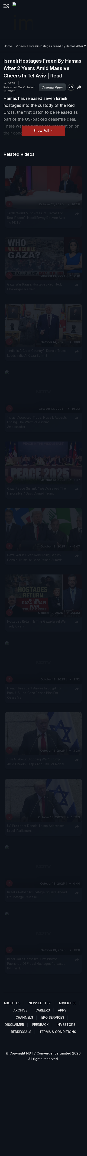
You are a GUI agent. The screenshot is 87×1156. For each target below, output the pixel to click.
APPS (62, 1010)
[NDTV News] (23, 20)
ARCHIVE (20, 1010)
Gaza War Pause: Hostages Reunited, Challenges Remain (34, 286)
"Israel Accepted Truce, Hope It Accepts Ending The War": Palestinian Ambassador (37, 422)
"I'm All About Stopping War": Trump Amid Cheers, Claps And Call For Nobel (35, 761)
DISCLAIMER (14, 1025)
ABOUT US (12, 1003)
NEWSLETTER (40, 1003)
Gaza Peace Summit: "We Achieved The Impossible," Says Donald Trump (36, 491)
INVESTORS (66, 1025)
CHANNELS (24, 1017)
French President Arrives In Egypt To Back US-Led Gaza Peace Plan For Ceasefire (34, 692)
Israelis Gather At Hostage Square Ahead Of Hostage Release (37, 894)
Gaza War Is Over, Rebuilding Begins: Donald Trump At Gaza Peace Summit (34, 557)
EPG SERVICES (52, 1017)
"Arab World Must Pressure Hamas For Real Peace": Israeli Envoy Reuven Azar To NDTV (36, 217)
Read (56, 76)
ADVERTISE (67, 1003)
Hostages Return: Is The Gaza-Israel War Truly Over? (37, 624)
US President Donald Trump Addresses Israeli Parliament (36, 828)
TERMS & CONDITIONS (57, 1032)
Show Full (41, 130)
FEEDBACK (40, 1025)
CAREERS (42, 1010)
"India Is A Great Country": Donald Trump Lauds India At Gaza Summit (37, 353)
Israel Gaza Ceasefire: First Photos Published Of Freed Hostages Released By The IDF (36, 963)
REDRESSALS (21, 1032)
